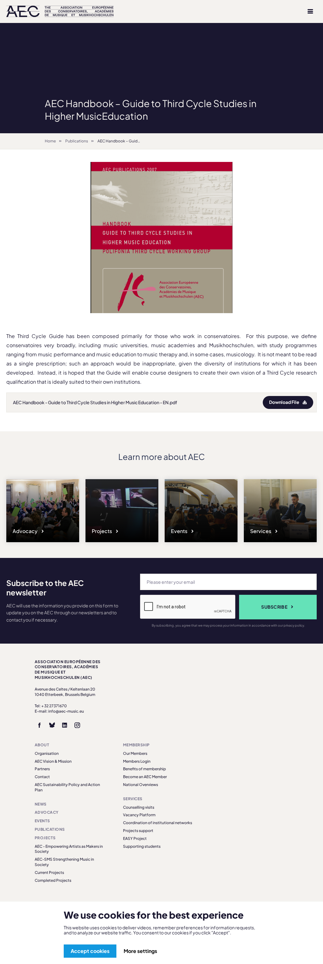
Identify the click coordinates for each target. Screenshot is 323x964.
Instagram (77, 725)
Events (179, 531)
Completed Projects (53, 880)
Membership (136, 745)
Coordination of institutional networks (157, 822)
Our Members (135, 753)
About (42, 745)
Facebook (39, 725)
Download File (284, 402)
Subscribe (274, 607)
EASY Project (135, 838)
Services (261, 531)
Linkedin (64, 725)
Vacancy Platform (139, 814)
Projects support (138, 830)
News (41, 804)
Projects (102, 531)
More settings (140, 951)
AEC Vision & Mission (53, 761)
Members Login (136, 761)
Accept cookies (90, 951)
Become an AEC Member (145, 776)
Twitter (52, 725)
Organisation (47, 753)
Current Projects (49, 872)
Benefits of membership (144, 768)
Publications (76, 141)
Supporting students (142, 846)
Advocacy (25, 531)
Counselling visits (138, 807)
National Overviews (140, 784)
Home (50, 141)
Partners (42, 768)
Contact (42, 776)
